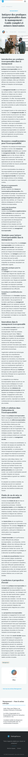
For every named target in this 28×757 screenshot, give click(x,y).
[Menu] (25, 1)
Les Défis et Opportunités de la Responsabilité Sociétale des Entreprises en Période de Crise (14, 715)
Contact (19, 748)
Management (9, 6)
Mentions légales (11, 748)
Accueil (3, 6)
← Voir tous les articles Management (11, 688)
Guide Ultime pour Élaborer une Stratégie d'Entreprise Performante (12, 709)
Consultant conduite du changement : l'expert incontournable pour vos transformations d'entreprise (13, 721)
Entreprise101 (16, 736)
